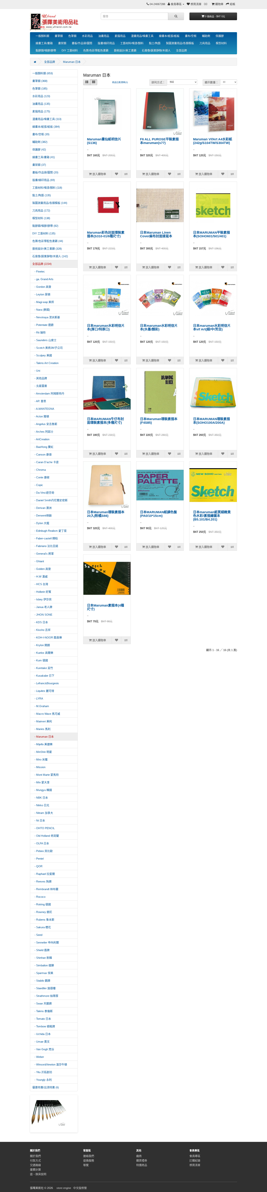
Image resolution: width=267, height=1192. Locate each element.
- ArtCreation (40, 439)
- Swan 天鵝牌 (42, 1003)
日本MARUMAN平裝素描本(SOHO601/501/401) (211, 234)
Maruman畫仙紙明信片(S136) (104, 141)
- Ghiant (38, 561)
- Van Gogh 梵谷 (43, 1049)
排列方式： (158, 82)
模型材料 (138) (41, 218)
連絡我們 (88, 1156)
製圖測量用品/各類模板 (180, 43)
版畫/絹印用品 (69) (43, 180)
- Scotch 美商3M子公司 (47, 347)
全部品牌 (181, 50)
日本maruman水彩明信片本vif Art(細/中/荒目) (212, 327)
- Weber (38, 1056)
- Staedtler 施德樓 (44, 988)
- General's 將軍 (43, 553)
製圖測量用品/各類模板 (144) (49, 202)
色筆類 (72, 35)
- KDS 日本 (40, 622)
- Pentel (38, 858)
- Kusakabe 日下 (43, 675)
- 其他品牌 (39, 378)
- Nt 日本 (38, 820)
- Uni (36, 370)
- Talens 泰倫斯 (42, 1011)
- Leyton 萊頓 (41, 294)
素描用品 (120, 35)
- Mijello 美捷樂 (42, 744)
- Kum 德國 (40, 660)
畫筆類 (59, 35)
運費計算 (35, 1169)
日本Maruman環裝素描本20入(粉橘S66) (105, 514)
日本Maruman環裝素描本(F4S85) (158, 420)
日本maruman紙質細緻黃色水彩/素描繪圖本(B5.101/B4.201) (212, 515)
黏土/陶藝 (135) (41, 195)
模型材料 (221, 43)
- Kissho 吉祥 (41, 629)
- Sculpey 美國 (42, 355)
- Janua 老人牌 (42, 607)
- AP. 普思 (39, 401)
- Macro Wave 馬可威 (46, 713)
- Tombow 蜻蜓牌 (43, 1026)
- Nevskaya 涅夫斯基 (46, 317)
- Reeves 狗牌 (42, 881)
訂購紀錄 (194, 1160)
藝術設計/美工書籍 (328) (47, 248)
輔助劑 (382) (39, 141)
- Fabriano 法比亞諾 (45, 546)
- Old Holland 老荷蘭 (45, 835)
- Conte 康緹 (40, 477)
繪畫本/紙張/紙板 (169, 35)
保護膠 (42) (39, 149)
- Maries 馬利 (41, 729)
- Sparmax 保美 (42, 973)
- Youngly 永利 (42, 1079)
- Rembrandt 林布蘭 (45, 889)
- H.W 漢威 (40, 576)
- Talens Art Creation (45, 363)
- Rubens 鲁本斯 (43, 919)
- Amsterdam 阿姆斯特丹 (48, 393)
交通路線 (35, 1165)
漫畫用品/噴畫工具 (142, 35)
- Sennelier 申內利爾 (45, 942)
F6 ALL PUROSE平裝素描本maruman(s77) (159, 141)
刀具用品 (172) (41, 210)
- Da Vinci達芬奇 (43, 492)
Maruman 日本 (72, 61)
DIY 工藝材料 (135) (43, 233)
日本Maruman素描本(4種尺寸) (105, 607)
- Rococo (38, 896)
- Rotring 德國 (41, 904)
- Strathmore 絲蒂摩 (45, 995)
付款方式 (35, 1160)
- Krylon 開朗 (41, 645)
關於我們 (35, 1156)
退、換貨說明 (38, 1174)
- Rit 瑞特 (39, 332)
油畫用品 (103, 35)
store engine (63, 1187)
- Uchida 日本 (41, 1034)
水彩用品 (87, 35)
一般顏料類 (42, 35)
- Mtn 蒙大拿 (41, 782)
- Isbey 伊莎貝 (42, 599)
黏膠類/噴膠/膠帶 (46, 50)
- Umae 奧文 (41, 1041)
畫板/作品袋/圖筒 (82, 43)
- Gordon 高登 (41, 286)
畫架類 (62, 43)
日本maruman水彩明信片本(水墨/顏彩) (159, 327)
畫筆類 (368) (39, 80)
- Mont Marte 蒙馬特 (45, 774)
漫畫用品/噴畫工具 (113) (46, 119)
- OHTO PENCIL (43, 828)
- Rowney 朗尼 (42, 912)
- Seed (37, 934)
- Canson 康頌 (42, 454)
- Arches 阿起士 (42, 431)
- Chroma (39, 469)
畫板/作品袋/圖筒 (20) (45, 172)
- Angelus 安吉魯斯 (44, 424)
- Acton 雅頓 (40, 416)
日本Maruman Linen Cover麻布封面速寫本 (156, 234)
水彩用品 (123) (41, 96)
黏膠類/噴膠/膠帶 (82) (45, 225)
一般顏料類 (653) (42, 73)
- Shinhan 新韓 (42, 957)
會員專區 (194, 1156)
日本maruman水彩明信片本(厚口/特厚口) (106, 327)
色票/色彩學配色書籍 (95, 50)
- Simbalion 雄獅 (43, 965)
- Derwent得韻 (42, 515)
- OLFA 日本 (40, 843)
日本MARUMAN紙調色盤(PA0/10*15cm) (158, 514)
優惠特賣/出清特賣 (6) (45, 1087)
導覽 (86, 1165)
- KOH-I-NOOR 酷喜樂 (47, 637)
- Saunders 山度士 (44, 340)
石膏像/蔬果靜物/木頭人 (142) (50, 256)
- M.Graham (40, 706)
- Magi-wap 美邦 (43, 302)
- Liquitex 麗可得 (43, 690)
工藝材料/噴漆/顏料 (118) (47, 187)
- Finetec (38, 271)
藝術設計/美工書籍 (125, 50)
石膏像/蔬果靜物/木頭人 (156, 50)
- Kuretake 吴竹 (42, 668)
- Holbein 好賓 (41, 591)
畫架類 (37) (39, 164)
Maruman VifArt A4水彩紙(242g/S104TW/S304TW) (212, 141)
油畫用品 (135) (41, 103)
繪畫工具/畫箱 (44, 43)
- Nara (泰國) (41, 309)
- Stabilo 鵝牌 (41, 980)
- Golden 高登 (41, 568)
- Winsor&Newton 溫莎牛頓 (49, 1064)
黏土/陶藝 (155, 43)
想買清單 (194, 1165)
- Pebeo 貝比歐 (42, 851)
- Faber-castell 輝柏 (45, 538)
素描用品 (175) (41, 111)
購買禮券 (141, 1160)
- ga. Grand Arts (42, 279)
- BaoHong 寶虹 (42, 446)
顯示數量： (211, 82)
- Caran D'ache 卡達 (45, 462)
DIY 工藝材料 (70, 50)
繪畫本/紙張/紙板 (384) (46, 126)
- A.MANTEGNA (43, 408)
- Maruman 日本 (43, 736)
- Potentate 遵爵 (43, 324)
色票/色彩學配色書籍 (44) (47, 241)
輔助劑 (206, 35)
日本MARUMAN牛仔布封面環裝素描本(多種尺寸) (105, 420)
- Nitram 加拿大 (42, 812)
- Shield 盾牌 (41, 950)
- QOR (37, 866)
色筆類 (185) (39, 88)
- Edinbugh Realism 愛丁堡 (49, 530)
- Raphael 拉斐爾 (43, 873)
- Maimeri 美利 (42, 721)
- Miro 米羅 (40, 759)
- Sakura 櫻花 (41, 927)
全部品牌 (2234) (42, 263)
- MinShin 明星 (42, 751)
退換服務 (88, 1160)
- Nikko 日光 (40, 805)
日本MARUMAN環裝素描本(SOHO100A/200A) (211, 420)
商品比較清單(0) (120, 82)
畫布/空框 (191, 35)
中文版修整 (80, 1187)
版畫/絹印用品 (106, 43)
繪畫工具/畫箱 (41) (43, 157)
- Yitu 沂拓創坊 (42, 1072)
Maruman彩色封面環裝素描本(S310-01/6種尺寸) (105, 234)
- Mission (38, 767)
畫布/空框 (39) (40, 134)
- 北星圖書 (39, 385)
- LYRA (37, 698)
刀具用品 (204, 43)
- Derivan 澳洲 (42, 507)
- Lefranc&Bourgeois (45, 683)
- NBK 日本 (40, 797)
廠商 (139, 1156)
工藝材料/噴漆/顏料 (131, 43)
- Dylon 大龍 (40, 523)
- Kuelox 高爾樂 (42, 652)
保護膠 (220, 35)
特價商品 (141, 1165)
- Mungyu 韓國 (42, 790)
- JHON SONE (42, 614)
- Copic (37, 485)
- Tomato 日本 (41, 1018)
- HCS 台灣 (40, 584)
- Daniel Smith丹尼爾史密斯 (50, 500)
